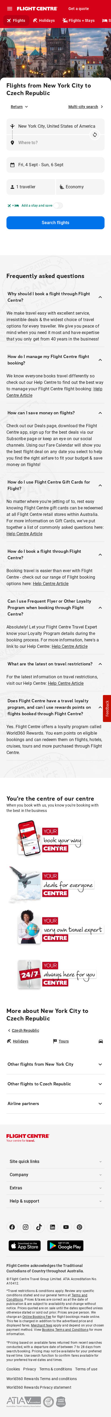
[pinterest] (79, 1227)
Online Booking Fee (36, 1317)
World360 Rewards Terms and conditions (41, 1379)
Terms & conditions (55, 1369)
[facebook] (12, 1227)
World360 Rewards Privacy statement (38, 1387)
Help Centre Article (24, 533)
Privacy (29, 1369)
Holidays (47, 20)
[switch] (57, 207)
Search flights (56, 222)
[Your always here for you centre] (55, 974)
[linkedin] (52, 1227)
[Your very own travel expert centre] (55, 929)
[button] (30, 187)
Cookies (13, 1369)
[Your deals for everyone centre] (55, 884)
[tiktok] (39, 1227)
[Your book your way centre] (55, 840)
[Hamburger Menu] (9, 8)
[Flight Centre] (37, 8)
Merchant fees (41, 1325)
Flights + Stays (82, 20)
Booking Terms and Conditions (65, 1330)
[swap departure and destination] (94, 134)
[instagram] (25, 1227)
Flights (19, 20)
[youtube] (66, 1227)
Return (17, 107)
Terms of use (86, 1369)
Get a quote (78, 8)
